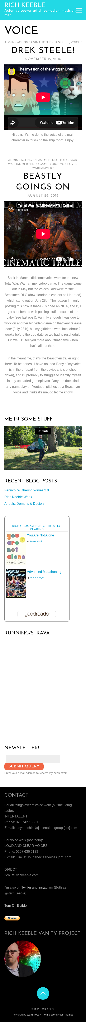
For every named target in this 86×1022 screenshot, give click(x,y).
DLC (55, 160)
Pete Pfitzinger (37, 577)
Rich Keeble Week (18, 497)
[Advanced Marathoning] (16, 597)
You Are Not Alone (40, 535)
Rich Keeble (41, 1009)
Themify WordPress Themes (57, 1014)
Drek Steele (59, 42)
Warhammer (42, 168)
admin (9, 42)
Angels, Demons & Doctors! (24, 503)
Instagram (45, 887)
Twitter (26, 887)
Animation (39, 42)
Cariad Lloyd (36, 541)
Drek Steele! (43, 51)
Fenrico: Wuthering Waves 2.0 (26, 490)
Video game (38, 164)
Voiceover (68, 164)
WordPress (33, 1014)
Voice (75, 42)
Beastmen (42, 160)
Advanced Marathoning (44, 572)
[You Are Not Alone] (16, 564)
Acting (22, 42)
